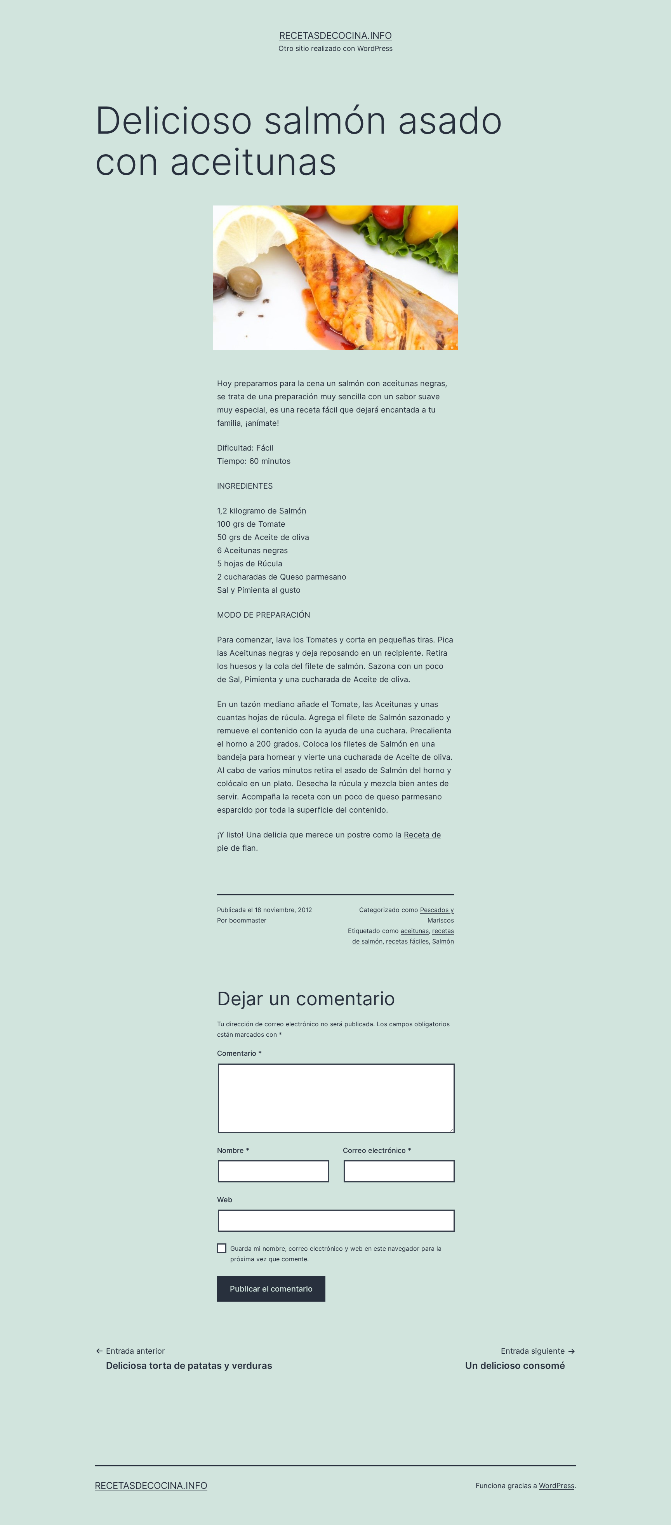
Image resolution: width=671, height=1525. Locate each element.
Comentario (239, 1053)
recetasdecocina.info (335, 35)
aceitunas (415, 931)
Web (224, 1200)
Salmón (292, 510)
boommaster (247, 920)
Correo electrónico (377, 1150)
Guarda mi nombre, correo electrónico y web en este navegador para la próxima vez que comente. (336, 1254)
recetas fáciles (407, 941)
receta (309, 409)
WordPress (556, 1485)
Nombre (233, 1150)
